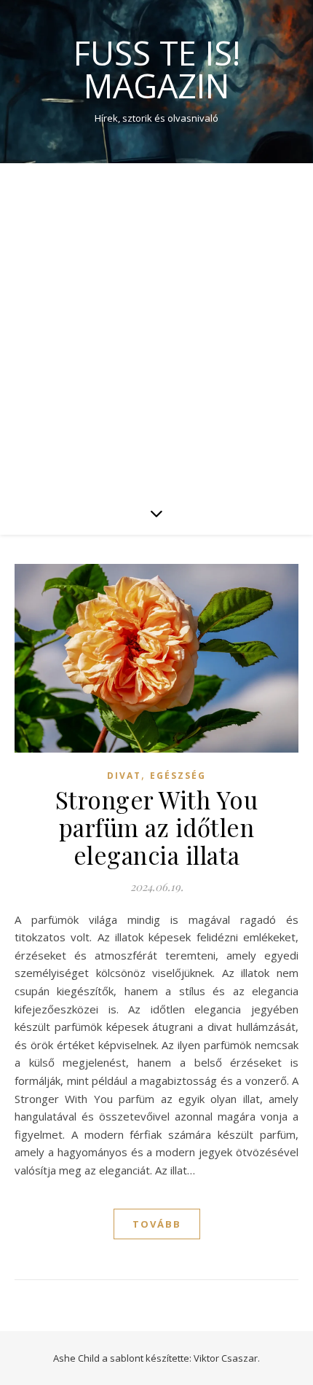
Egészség (178, 775)
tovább (156, 1224)
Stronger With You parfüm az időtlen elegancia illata (156, 827)
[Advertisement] (156, 327)
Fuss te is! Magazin (157, 69)
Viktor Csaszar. (227, 1358)
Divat (124, 775)
